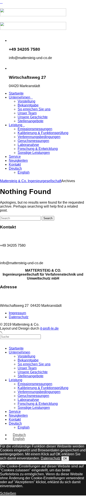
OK (65, 458)
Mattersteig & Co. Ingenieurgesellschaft (30, 181)
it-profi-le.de (49, 328)
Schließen (8, 493)
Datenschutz (50, 458)
